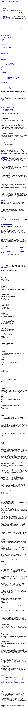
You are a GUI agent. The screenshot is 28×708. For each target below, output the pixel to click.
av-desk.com (5, 16)
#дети (13, 222)
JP (7, 53)
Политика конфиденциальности (13, 685)
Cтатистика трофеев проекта (12, 78)
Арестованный (4, 157)
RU (1, 53)
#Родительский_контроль (6, 224)
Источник (3, 142)
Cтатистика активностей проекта (13, 77)
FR (6, 53)
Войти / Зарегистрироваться (7, 37)
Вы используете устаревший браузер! (9, 1)
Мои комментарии (10, 64)
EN (3, 53)
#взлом (2, 222)
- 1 (4, 248)
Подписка (8, 87)
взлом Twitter (9, 160)
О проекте (3, 685)
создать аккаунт (15, 255)
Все (6, 62)
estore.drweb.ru (6, 12)
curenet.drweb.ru (6, 18)
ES (4, 53)
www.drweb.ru (6, 10)
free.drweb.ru (6, 13)
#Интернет (17, 222)
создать (2, 99)
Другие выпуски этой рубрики (7, 107)
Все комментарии (10, 63)
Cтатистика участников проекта (13, 79)
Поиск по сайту (4, 26)
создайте (8, 251)
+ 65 (2, 248)
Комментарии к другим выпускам (8, 682)
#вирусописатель (8, 222)
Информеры (8, 88)
